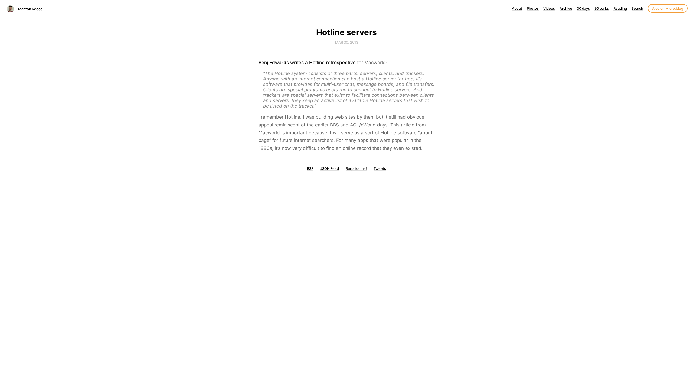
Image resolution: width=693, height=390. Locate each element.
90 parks (601, 8)
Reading (620, 8)
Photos (533, 8)
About (517, 8)
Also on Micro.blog (667, 8)
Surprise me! (356, 168)
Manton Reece (30, 9)
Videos (549, 8)
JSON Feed (329, 168)
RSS (310, 168)
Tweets (380, 168)
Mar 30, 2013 (346, 42)
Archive (566, 8)
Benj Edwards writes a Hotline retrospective (307, 62)
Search (637, 8)
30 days (583, 8)
